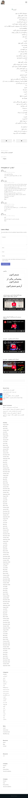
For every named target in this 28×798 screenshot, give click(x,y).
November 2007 (6, 601)
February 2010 (6, 552)
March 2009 (5, 573)
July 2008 (5, 586)
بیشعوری (4, 683)
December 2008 (6, 579)
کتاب (4, 708)
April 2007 (5, 614)
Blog (4, 744)
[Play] (4, 309)
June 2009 (5, 567)
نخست (4, 713)
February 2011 (6, 530)
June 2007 (5, 611)
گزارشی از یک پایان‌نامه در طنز (15, 411)
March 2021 (5, 434)
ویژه (4, 717)
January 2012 (5, 509)
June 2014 (5, 460)
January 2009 (6, 577)
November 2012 (6, 490)
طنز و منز (5, 702)
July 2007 (5, 609)
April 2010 (5, 548)
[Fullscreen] (23, 309)
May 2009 (5, 569)
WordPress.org (6, 733)
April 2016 (5, 443)
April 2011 (5, 526)
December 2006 (6, 622)
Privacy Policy (6, 769)
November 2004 (6, 661)
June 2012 (5, 500)
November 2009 (6, 558)
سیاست (4, 700)
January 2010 (5, 554)
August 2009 (5, 564)
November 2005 (6, 644)
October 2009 (6, 560)
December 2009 (6, 556)
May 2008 (5, 590)
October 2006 (6, 626)
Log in (4, 728)
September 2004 (6, 665)
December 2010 (6, 533)
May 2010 (5, 547)
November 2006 (6, 624)
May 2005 (5, 654)
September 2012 (6, 494)
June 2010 (5, 545)
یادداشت (4, 719)
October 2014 (6, 456)
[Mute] (21, 309)
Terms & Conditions (7, 771)
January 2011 (5, 532)
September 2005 (6, 648)
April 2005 (5, 656)
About (4, 742)
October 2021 (6, 430)
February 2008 (6, 596)
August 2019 (5, 435)
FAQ (4, 767)
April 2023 (5, 428)
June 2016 (5, 441)
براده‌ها (4, 680)
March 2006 (5, 639)
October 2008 (6, 582)
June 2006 (5, 633)
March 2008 (5, 594)
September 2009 (6, 562)
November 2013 (6, 471)
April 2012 (5, 503)
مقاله (4, 711)
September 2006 (6, 628)
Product (4, 765)
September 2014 (6, 458)
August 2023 (5, 424)
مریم (5, 171)
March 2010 (5, 550)
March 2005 (5, 658)
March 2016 (5, 445)
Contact (4, 746)
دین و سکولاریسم (6, 695)
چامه (4, 685)
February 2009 (6, 575)
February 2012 (6, 507)
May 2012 (5, 501)
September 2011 (6, 516)
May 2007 (5, 612)
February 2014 (6, 468)
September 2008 (6, 584)
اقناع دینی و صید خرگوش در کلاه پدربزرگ (13, 415)
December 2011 (6, 511)
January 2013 (5, 486)
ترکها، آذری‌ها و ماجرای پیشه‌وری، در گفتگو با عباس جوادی (13, 398)
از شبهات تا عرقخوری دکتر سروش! (17, 409)
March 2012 (5, 505)
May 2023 (5, 426)
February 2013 (6, 484)
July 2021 (5, 432)
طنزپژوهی (5, 704)
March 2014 (5, 466)
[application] (14, 304)
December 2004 (6, 660)
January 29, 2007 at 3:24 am (9, 182)
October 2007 (6, 603)
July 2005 (5, 650)
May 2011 (5, 524)
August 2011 (5, 518)
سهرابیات (5, 698)
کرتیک (4, 710)
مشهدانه (4, 158)
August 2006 (5, 629)
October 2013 (6, 473)
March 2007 (5, 616)
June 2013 (5, 477)
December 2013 (6, 469)
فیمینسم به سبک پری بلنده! (7, 152)
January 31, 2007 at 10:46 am (9, 215)
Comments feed (6, 731)
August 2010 (5, 541)
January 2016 (5, 449)
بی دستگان (5, 681)
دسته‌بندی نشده (6, 691)
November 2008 (6, 580)
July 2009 (5, 565)
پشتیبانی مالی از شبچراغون (14, 280)
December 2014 (6, 454)
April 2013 (5, 481)
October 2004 (6, 663)
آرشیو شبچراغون (14, 286)
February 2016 (6, 447)
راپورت (4, 696)
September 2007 (6, 605)
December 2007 (6, 599)
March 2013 (5, 483)
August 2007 (5, 607)
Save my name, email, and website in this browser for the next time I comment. (13, 260)
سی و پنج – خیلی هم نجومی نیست (9, 392)
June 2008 (5, 588)
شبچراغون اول (6, 393)
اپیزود (4, 678)
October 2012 (6, 492)
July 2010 (5, 543)
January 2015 (5, 452)
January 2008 (6, 597)
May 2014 (5, 462)
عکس (4, 706)
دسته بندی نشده (6, 689)
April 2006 (5, 637)
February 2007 (6, 618)
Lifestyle (5, 674)
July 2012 (5, 498)
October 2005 (6, 646)
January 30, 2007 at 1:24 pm (9, 204)
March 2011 (5, 528)
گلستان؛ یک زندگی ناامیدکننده (8, 390)
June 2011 (5, 522)
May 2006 (5, 635)
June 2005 (5, 652)
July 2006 (5, 631)
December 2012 (6, 488)
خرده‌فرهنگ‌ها (5, 687)
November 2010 (6, 535)
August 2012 (5, 496)
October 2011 (5, 515)
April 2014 (5, 464)
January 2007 (6, 620)
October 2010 (6, 537)
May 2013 (5, 479)
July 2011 (5, 520)
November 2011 (6, 513)
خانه (4, 755)
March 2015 (5, 451)
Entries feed (5, 730)
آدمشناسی (5, 676)
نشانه (4, 715)
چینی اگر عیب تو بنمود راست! (12, 407)
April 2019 (5, 437)
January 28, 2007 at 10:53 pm (9, 172)
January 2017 (5, 439)
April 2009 (5, 571)
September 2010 (6, 539)
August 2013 (5, 475)
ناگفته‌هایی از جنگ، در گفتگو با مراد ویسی (11, 395)
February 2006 (6, 641)
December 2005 (6, 643)
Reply (5, 177)
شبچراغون (14, 274)
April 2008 (5, 592)
